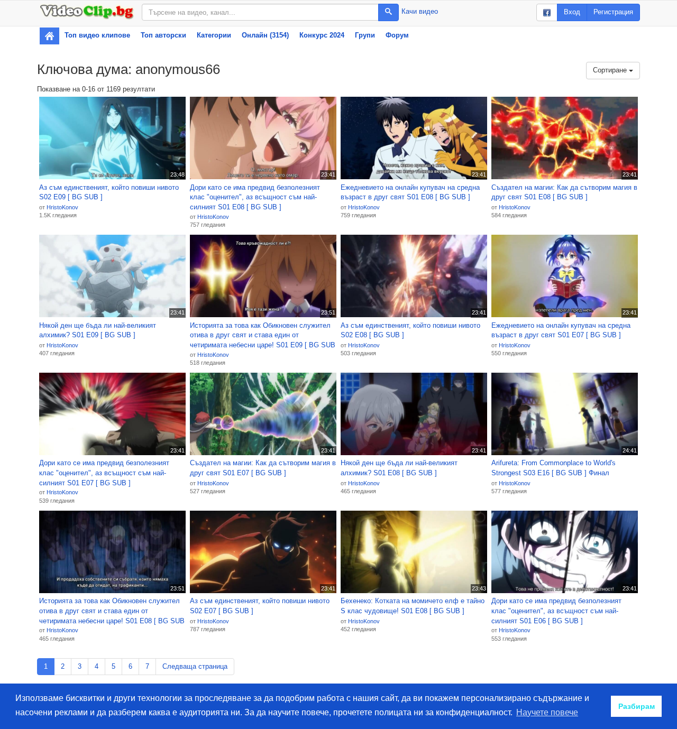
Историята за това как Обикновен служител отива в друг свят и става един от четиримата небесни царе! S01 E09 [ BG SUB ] (262, 335)
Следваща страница (194, 666)
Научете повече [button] (547, 712)
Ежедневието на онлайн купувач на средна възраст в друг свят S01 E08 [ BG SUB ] (410, 192)
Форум (397, 35)
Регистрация (613, 12)
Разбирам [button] (636, 706)
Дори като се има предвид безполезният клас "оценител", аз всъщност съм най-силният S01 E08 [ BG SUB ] (255, 197)
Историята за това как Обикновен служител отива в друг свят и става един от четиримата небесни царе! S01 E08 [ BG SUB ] (112, 611)
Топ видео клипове (97, 35)
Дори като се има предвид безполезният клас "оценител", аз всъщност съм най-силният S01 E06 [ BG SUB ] (556, 610)
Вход (572, 12)
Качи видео (419, 11)
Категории (214, 35)
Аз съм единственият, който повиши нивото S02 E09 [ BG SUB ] (109, 192)
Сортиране (611, 70)
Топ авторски (163, 35)
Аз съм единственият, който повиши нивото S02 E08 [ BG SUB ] (410, 330)
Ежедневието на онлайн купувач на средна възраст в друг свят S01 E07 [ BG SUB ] (560, 330)
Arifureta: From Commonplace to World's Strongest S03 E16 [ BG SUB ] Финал (553, 468)
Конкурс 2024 (321, 35)
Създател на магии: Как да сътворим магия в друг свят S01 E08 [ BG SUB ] (564, 192)
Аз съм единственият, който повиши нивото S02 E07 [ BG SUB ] (260, 606)
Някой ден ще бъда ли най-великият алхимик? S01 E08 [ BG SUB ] (399, 468)
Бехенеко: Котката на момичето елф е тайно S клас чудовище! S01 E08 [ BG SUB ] (412, 606)
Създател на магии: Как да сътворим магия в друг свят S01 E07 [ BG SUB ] (263, 468)
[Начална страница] (49, 35)
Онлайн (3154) (265, 35)
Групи (365, 35)
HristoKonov (62, 207)
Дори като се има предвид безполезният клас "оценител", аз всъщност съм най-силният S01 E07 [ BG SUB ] (104, 472)
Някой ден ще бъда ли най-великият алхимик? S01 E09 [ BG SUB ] (97, 330)
